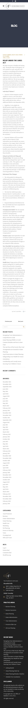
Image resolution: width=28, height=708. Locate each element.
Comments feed (7, 552)
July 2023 (5, 398)
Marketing (6, 526)
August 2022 (6, 422)
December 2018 (7, 496)
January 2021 (6, 453)
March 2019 (6, 491)
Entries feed (6, 550)
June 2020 (5, 465)
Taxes (4, 533)
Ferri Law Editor (17, 311)
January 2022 (6, 437)
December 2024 (7, 382)
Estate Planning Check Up (12, 671)
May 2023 (5, 403)
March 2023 (6, 406)
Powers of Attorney (8, 530)
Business (5, 516)
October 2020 (6, 460)
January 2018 (6, 503)
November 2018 (7, 499)
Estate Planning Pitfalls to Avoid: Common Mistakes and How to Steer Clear (13, 342)
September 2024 (7, 386)
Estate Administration (9, 518)
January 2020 (6, 472)
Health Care (15, 54)
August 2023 (6, 396)
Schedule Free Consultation (13, 677)
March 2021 (6, 448)
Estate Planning (7, 54)
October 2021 (6, 439)
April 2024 (5, 394)
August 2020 (6, 463)
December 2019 (7, 475)
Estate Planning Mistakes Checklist (15, 674)
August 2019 (6, 482)
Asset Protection (7, 514)
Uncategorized (7, 535)
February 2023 (7, 408)
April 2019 (5, 489)
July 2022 (5, 425)
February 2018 (7, 501)
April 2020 (5, 468)
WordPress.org (7, 555)
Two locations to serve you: (11, 581)
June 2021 (5, 441)
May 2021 (5, 444)
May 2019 (5, 487)
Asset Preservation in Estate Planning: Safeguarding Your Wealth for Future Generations (13, 357)
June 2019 (5, 484)
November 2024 (7, 384)
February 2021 (7, 451)
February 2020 (7, 470)
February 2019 (7, 494)
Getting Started (10, 668)
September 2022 (7, 420)
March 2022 (6, 432)
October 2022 (6, 417)
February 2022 (7, 434)
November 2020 (7, 458)
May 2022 (5, 427)
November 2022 (7, 415)
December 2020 (7, 456)
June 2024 (5, 389)
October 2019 (6, 480)
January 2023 (6, 410)
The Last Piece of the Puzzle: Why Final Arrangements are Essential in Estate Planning (13, 349)
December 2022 (7, 413)
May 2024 (5, 391)
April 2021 (5, 446)
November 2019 (7, 477)
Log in (4, 548)
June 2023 (5, 401)
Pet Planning (6, 528)
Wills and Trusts (7, 537)
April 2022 (5, 429)
